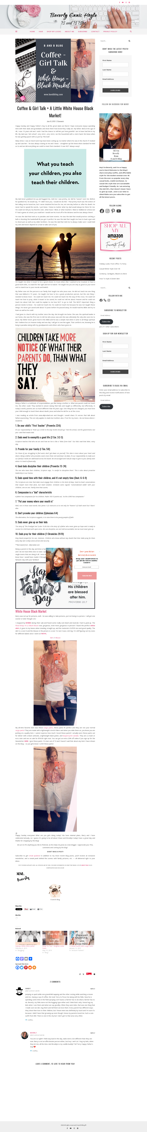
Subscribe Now (87, 575)
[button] (87, 553)
